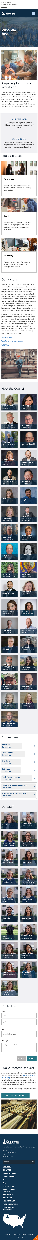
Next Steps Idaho (9, 1201)
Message (4, 1041)
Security (30, 1234)
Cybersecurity (16, 1234)
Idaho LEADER (7, 1197)
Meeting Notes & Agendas (9, 4)
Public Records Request (15, 1095)
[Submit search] (33, 1161)
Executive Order (7, 337)
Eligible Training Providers (9, 1190)
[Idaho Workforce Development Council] (8, 13)
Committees (7, 1170)
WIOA (4, 1183)
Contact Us (7, 1167)
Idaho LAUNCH (8, 1194)
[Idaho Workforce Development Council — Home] (19, 1141)
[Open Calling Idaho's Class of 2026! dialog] (36, 1238)
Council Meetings (9, 1173)
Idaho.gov (8, 1234)
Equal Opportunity (22, 1237)
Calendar (4, 7)
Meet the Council (6, 2)
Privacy (24, 1234)
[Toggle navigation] (34, 13)
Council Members (9, 1176)
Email (3, 1029)
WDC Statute (5, 345)
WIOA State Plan (8, 1186)
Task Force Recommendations (12, 341)
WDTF (5, 1180)
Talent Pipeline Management (8, 1208)
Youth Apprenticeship (11, 1204)
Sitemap (13, 1237)
